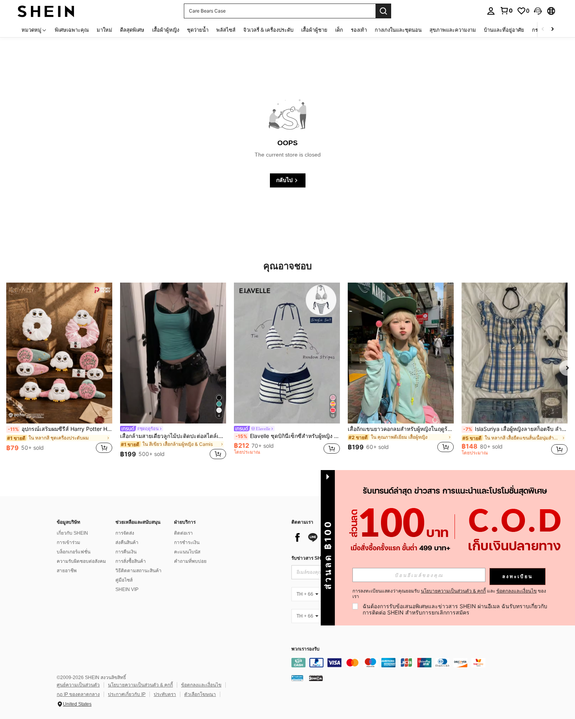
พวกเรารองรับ (305, 649)
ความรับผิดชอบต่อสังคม (81, 561)
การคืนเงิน (126, 552)
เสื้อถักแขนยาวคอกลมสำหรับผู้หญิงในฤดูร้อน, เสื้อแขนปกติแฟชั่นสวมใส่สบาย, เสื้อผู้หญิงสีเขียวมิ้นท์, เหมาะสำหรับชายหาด (401, 429)
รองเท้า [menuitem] (359, 30)
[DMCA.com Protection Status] (316, 677)
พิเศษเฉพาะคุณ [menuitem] (72, 30)
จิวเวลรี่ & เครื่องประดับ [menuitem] (268, 30)
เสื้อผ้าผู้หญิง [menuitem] (165, 30)
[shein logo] (46, 11)
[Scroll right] (552, 29)
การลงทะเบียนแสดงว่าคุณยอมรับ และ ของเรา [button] (449, 593)
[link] (506, 10)
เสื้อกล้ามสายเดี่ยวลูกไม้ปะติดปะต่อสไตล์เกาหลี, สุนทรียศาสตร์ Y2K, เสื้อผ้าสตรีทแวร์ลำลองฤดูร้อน (173, 436)
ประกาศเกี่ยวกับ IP (127, 694)
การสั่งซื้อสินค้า (130, 561)
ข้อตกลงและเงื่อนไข (201, 685)
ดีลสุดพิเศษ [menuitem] (132, 30)
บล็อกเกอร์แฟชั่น (73, 552)
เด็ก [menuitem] (339, 30)
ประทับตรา (165, 694)
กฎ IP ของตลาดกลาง (78, 694)
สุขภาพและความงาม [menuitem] (452, 30)
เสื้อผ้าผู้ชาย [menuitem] (314, 30)
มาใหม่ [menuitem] (104, 30)
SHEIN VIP (126, 589)
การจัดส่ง (124, 533)
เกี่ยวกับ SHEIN (72, 533)
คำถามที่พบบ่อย (190, 561)
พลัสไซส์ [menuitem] (225, 30)
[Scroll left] (543, 29)
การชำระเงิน (186, 542)
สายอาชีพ (67, 570)
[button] (538, 11)
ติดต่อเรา (183, 533)
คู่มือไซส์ (124, 580)
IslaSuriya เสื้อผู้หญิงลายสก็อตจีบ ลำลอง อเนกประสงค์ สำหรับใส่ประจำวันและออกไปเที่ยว (515, 429)
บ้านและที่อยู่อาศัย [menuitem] (504, 30)
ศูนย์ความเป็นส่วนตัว (78, 685)
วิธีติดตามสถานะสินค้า (138, 570)
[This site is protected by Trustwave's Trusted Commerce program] (297, 677)
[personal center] (491, 11)
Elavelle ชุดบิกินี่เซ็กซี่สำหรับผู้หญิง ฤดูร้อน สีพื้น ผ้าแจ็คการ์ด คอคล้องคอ (287, 436)
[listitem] (59, 372)
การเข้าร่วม (68, 542)
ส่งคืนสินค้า (126, 542)
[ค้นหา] (383, 11)
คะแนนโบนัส (187, 552)
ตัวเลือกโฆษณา (200, 694)
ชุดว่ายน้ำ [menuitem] (197, 30)
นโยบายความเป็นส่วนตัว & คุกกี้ (140, 685)
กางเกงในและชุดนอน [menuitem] (398, 30)
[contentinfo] (408, 662)
